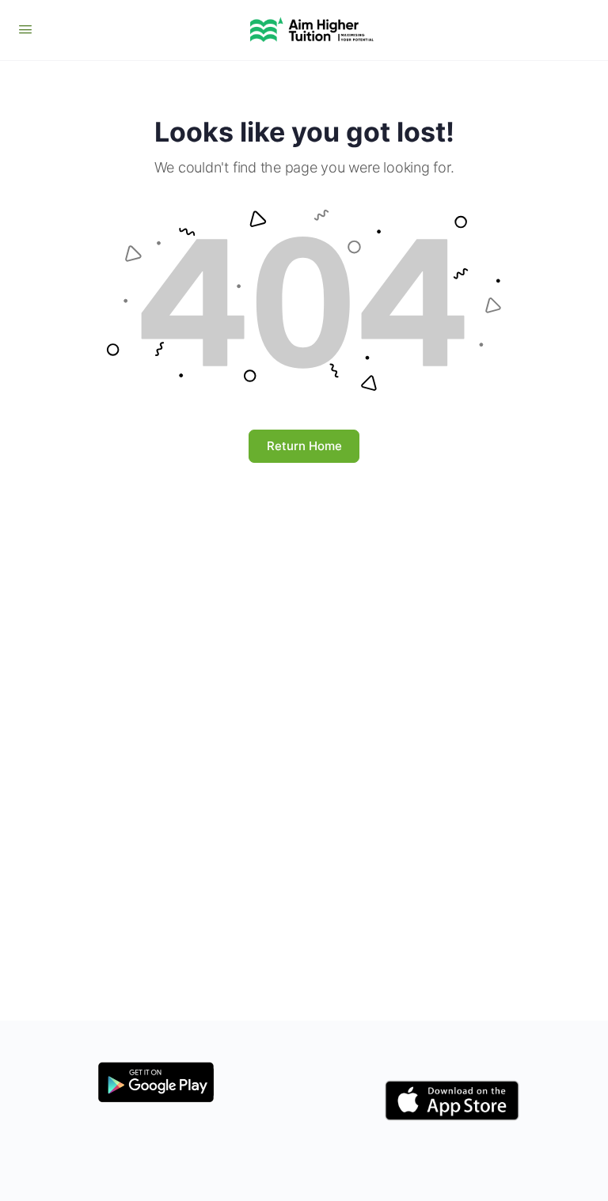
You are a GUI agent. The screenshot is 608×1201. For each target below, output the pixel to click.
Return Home (304, 445)
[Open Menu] (25, 29)
